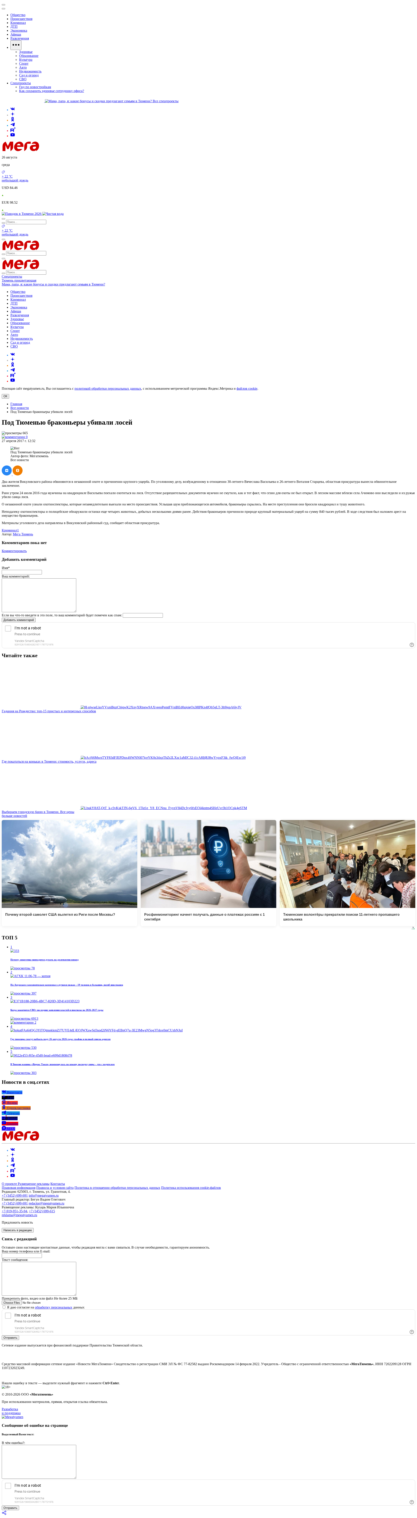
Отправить (10, 1337)
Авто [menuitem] (23, 67)
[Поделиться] (4, 1514)
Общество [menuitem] (17, 15)
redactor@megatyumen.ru (46, 1203)
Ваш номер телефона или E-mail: (26, 1251)
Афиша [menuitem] (15, 34)
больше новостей (14, 816)
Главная (16, 404)
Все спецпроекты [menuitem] (166, 101)
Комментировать (14, 551)
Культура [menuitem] (25, 59)
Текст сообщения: (15, 1260)
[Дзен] (12, 115)
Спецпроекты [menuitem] (20, 83)
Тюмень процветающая (19, 280)
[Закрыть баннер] (3, 4)
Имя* (6, 568)
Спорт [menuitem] (23, 63)
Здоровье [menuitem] (26, 52)
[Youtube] (12, 136)
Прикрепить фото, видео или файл (40, 1298)
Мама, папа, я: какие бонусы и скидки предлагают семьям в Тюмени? (53, 284)
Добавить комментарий (18, 620)
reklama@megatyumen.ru (19, 1215)
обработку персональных (53, 1307)
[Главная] (52, 150)
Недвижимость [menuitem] (30, 71)
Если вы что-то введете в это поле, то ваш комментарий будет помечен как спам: (62, 615)
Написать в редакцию (17, 1230)
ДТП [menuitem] (14, 26)
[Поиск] (3, 218)
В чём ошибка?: (13, 1443)
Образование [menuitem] (28, 56)
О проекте (10, 1184)
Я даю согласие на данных (45, 1307)
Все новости (19, 408)
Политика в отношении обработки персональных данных (117, 1188)
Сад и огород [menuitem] (29, 75)
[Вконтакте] (12, 110)
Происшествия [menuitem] (21, 19)
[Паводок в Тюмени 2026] (22, 214)
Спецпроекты (12, 276)
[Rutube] (12, 130)
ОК (5, 396)
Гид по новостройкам (35, 87)
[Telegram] (12, 125)
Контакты (57, 1184)
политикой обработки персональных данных (107, 388)
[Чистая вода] (53, 214)
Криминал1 (10, 530)
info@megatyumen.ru (44, 1195)
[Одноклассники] (12, 120)
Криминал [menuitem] (18, 23)
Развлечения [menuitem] (19, 38)
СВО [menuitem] (22, 79)
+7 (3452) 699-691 (15, 1195)
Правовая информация (18, 1188)
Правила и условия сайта (55, 1188)
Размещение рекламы (34, 1184)
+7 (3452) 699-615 (42, 1211)
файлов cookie (247, 388)
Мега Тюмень (23, 534)
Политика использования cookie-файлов (191, 1188)
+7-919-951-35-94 (14, 1211)
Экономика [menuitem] (18, 30)
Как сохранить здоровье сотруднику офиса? (51, 91)
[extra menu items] (16, 45)
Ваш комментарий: (16, 576)
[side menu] (3, 8)
